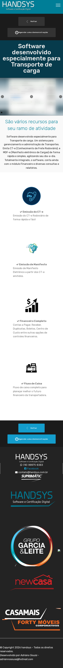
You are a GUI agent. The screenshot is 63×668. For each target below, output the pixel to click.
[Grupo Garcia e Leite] (31, 545)
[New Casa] (31, 587)
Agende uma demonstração (33, 32)
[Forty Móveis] (31, 624)
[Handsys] (31, 613)
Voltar (33, 21)
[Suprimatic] (31, 477)
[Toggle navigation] (58, 5)
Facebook (32, 468)
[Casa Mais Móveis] (31, 503)
